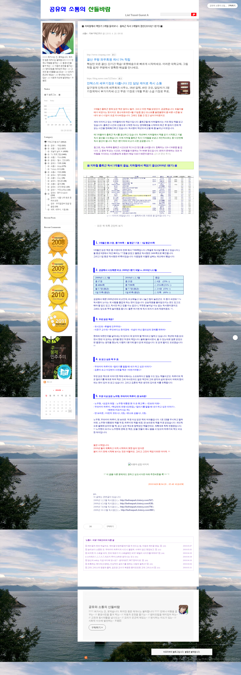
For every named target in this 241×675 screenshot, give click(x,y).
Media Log (207, 659)
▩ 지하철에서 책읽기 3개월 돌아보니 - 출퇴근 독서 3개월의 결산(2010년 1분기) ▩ (122, 26)
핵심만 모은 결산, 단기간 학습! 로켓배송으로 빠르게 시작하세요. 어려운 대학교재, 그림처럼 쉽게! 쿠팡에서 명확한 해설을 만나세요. (137, 65)
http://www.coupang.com (98, 54)
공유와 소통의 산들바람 (104, 607)
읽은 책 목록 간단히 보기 (110, 225)
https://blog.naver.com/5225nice (102, 78)
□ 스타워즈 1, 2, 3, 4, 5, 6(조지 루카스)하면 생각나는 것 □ (109, 557)
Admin (227, 659)
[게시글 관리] (99, 526)
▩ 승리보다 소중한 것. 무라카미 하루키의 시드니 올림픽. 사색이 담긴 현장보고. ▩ (121, 549)
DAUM (188, 662)
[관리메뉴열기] (235, 337)
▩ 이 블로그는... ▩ (52, 94)
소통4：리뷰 (91, 540)
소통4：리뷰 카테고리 (91, 33)
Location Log (185, 659)
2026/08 (58, 390)
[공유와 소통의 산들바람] (79, 15)
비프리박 (156, 662)
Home (175, 659)
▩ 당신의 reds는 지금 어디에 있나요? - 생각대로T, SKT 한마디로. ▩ (114, 560)
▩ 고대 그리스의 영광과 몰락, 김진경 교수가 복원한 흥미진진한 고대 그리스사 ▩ (120, 567)
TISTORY (92, 658)
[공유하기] (95, 526)
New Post (236, 659)
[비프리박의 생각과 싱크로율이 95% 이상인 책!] (57, 378)
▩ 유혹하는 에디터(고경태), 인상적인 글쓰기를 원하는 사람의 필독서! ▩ (117, 564)
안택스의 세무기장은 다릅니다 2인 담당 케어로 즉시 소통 (124, 83)
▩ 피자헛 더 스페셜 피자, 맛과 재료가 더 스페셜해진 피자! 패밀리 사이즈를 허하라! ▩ (122, 553)
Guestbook (218, 659)
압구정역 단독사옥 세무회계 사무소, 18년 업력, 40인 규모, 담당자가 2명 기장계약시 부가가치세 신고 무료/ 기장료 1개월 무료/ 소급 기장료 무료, (128, 89)
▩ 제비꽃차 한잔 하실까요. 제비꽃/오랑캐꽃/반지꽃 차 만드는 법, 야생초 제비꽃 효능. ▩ (123, 546)
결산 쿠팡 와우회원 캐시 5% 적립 (108, 59)
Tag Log (196, 659)
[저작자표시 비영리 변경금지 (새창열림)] (121, 526)
